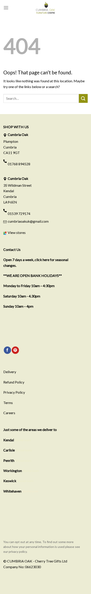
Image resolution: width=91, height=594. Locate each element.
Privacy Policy (14, 392)
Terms (8, 402)
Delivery (9, 372)
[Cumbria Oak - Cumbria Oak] (45, 7)
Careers (9, 413)
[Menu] (6, 7)
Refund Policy (13, 382)
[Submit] (83, 98)
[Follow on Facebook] (7, 350)
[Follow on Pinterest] (15, 350)
